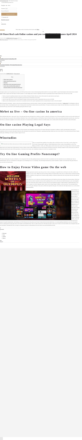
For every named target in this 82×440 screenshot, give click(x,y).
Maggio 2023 (6, 276)
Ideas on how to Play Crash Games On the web (12, 84)
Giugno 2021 (6, 281)
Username (3, 8)
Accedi (5, 341)
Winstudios (5, 82)
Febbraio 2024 (7, 261)
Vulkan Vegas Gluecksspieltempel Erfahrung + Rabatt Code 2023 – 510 (17, 331)
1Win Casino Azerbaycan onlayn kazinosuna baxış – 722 (14, 292)
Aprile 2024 (6, 257)
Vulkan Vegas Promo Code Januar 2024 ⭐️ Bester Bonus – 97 (15, 332)
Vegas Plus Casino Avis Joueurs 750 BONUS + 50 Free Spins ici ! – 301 (17, 326)
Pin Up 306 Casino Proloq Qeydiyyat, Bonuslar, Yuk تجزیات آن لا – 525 (17, 312)
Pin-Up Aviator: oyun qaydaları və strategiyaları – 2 (13, 319)
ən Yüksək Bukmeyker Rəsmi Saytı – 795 (12, 306)
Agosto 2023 (6, 271)
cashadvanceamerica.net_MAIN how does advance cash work (15, 304)
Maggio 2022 (6, 279)
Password (3, 11)
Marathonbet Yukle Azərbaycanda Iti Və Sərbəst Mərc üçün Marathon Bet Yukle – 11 (19, 307)
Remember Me (5, 17)
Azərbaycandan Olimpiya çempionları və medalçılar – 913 (15, 301)
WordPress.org (7, 346)
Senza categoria (5, 39)
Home (1, 39)
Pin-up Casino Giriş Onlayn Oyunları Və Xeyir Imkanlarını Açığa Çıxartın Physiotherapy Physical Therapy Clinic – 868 (26, 321)
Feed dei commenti (7, 344)
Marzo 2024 (6, 259)
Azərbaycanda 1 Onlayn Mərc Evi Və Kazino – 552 (13, 299)
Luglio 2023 (6, 272)
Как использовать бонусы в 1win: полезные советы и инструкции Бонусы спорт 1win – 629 (22, 336)
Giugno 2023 (6, 274)
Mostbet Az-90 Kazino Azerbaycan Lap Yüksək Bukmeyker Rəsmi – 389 (17, 309)
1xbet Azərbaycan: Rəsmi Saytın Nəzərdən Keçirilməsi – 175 (15, 296)
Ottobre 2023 (6, 267)
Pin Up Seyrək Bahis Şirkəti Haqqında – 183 (12, 317)
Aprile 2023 (6, 277)
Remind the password (5, 19)
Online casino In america (8, 79)
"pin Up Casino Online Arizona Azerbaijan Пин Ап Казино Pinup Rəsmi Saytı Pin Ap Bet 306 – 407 (22, 289)
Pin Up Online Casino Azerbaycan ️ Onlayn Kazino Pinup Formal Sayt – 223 (18, 316)
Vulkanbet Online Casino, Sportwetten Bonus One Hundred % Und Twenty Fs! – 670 (19, 334)
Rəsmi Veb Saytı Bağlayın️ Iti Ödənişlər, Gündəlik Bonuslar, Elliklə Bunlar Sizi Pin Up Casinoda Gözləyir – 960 (24, 322)
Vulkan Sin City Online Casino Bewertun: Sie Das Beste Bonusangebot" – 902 (18, 329)
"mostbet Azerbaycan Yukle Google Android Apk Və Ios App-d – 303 (17, 287)
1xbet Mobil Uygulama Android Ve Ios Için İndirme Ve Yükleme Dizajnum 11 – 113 (19, 297)
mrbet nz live (65, 103)
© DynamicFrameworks (4, 0)
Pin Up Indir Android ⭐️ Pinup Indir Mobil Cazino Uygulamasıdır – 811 (17, 314)
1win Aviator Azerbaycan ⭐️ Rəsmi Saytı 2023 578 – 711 (14, 291)
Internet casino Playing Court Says (10, 81)
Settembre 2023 (7, 269)
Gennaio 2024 (7, 262)
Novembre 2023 (7, 266)
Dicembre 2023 (7, 264)
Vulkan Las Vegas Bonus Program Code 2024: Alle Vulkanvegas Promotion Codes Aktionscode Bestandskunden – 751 (25, 327)
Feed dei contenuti (7, 342)
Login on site (10, 14)
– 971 (5, 286)
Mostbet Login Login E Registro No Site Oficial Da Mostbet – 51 (16, 311)
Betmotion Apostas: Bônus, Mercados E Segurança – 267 (14, 302)
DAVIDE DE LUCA (9, 38)
